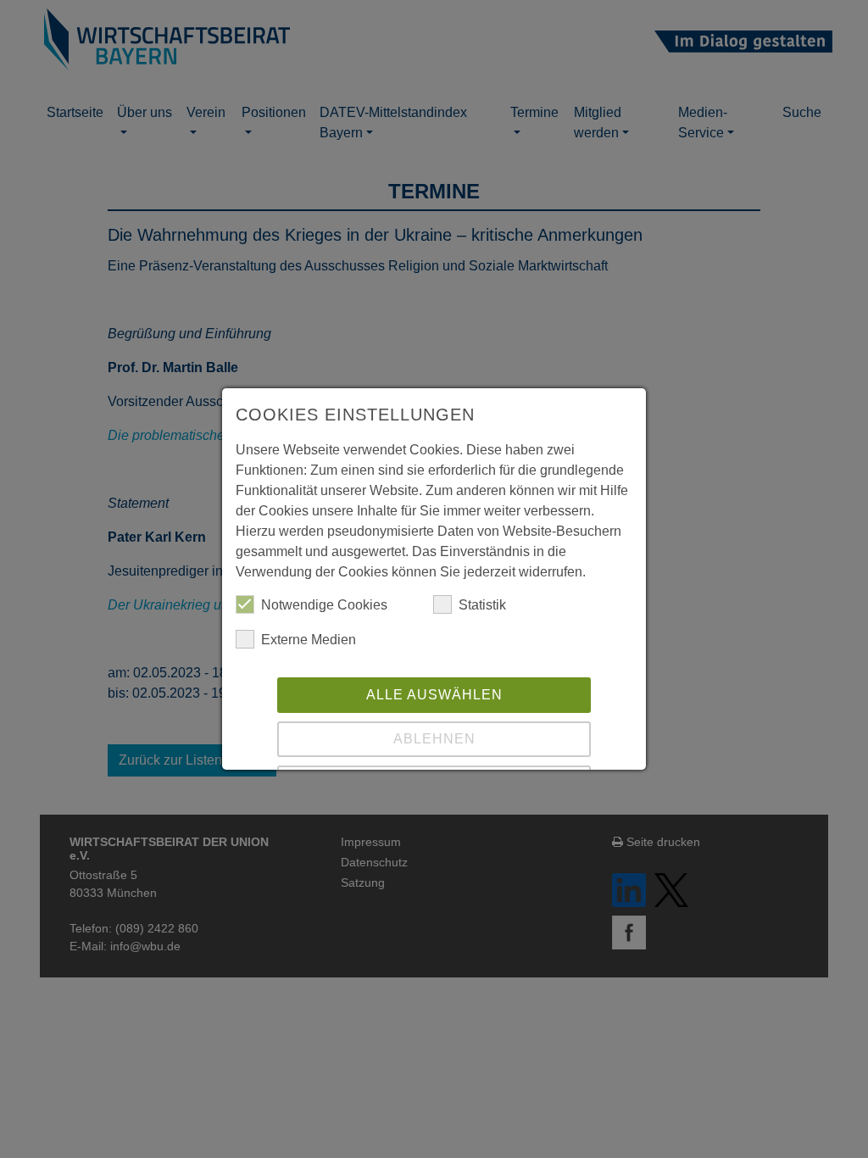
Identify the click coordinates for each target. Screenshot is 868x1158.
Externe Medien (308, 639)
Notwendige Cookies (324, 605)
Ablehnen (434, 739)
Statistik (482, 605)
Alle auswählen (434, 695)
